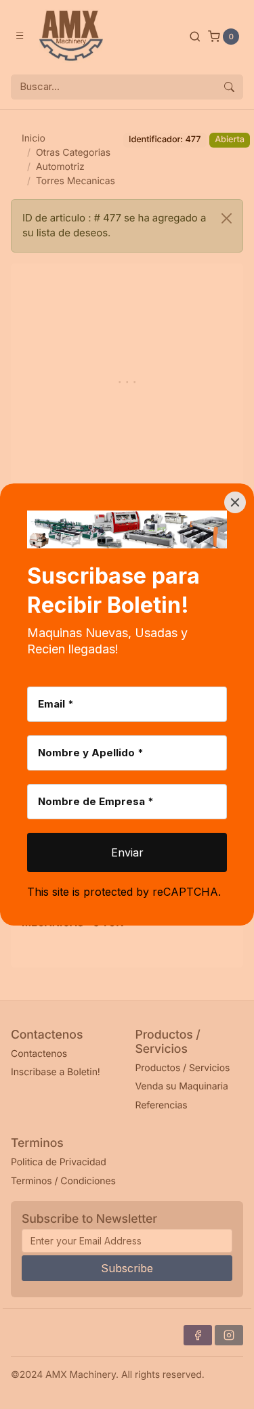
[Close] (235, 502)
